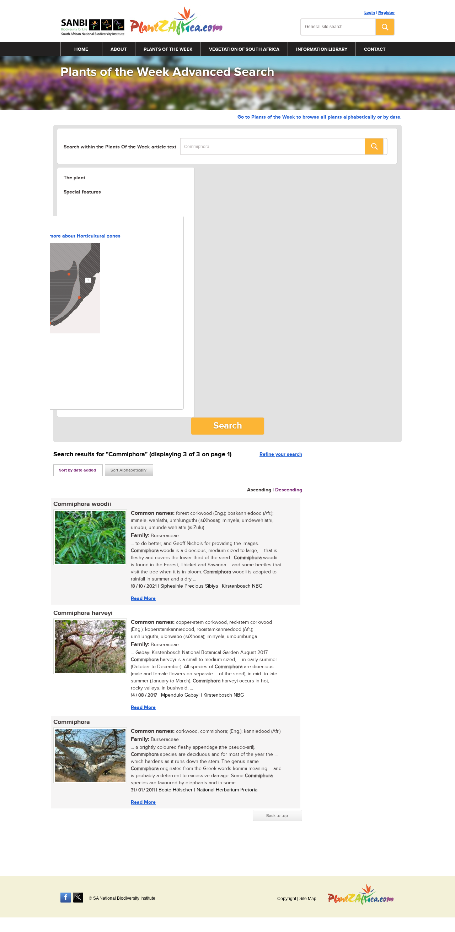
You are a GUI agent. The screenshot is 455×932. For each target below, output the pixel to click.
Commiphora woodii (82, 504)
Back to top (277, 815)
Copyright (286, 898)
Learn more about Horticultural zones (78, 236)
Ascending (259, 490)
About (119, 49)
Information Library (321, 49)
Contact (375, 49)
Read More (143, 598)
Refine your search (280, 454)
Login (369, 12)
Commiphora (71, 722)
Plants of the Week (168, 49)
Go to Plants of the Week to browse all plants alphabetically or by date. (319, 117)
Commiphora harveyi (83, 613)
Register (386, 12)
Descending (288, 490)
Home (81, 49)
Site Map (307, 898)
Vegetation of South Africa (244, 49)
